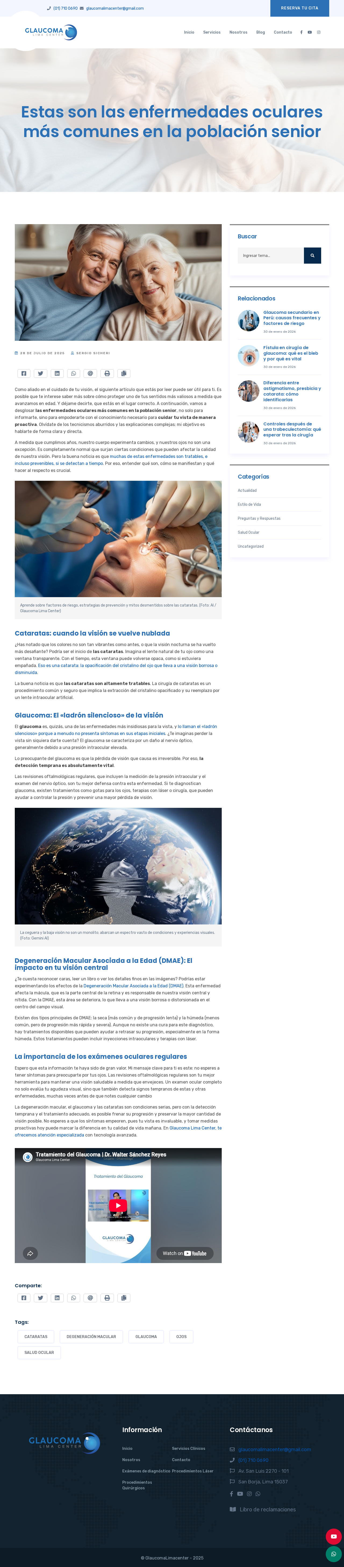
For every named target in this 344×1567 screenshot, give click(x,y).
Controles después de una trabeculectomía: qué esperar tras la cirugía (292, 429)
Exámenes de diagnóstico (146, 1471)
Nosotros (239, 32)
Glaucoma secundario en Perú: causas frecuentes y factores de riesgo (292, 318)
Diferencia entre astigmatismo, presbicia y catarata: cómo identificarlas (292, 391)
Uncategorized (251, 546)
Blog (260, 32)
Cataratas (35, 1337)
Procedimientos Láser (193, 1471)
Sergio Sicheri (92, 353)
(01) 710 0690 (65, 8)
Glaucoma (146, 1337)
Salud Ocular (39, 1352)
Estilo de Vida (249, 504)
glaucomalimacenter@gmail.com (115, 8)
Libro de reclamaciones (268, 1509)
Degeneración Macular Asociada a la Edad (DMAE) (133, 985)
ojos (181, 1337)
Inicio (189, 32)
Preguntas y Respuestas (259, 518)
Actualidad (247, 490)
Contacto (283, 32)
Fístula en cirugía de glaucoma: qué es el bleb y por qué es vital (290, 353)
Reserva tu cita (299, 8)
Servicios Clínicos (188, 1448)
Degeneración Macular (91, 1337)
